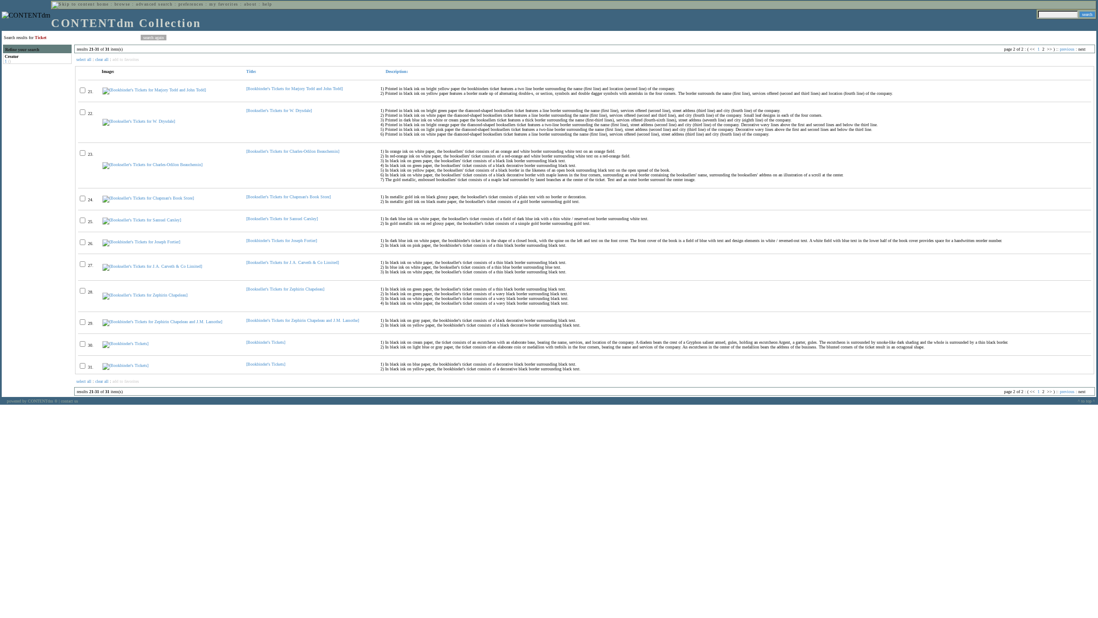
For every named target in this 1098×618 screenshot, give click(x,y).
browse (122, 4)
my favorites (223, 4)
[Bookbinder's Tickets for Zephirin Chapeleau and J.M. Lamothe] (302, 320)
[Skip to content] (73, 4)
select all (83, 59)
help (267, 4)
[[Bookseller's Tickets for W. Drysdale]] (139, 121)
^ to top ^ (1086, 401)
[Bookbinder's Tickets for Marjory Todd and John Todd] (294, 88)
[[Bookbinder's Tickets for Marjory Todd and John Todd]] (154, 90)
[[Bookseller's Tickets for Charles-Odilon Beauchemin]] (152, 164)
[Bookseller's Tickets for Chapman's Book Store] (288, 196)
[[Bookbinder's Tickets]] (125, 343)
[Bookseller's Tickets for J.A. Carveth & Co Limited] (292, 262)
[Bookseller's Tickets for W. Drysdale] (279, 110)
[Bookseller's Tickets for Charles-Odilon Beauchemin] (292, 151)
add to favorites (125, 59)
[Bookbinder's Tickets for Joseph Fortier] (281, 240)
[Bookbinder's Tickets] (265, 342)
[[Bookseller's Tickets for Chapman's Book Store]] (148, 198)
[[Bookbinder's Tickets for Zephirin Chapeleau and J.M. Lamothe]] (162, 321)
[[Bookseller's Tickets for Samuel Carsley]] (142, 220)
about (250, 4)
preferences (191, 4)
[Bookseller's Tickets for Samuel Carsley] (282, 218)
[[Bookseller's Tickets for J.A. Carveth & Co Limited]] (152, 266)
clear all (102, 59)
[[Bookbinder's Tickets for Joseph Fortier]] (141, 241)
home (103, 4)
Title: (251, 71)
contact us (69, 401)
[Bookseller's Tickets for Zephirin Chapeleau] (285, 289)
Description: (396, 71)
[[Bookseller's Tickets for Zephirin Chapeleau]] (145, 295)
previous (1067, 49)
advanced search (154, 4)
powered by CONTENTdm (32, 401)
